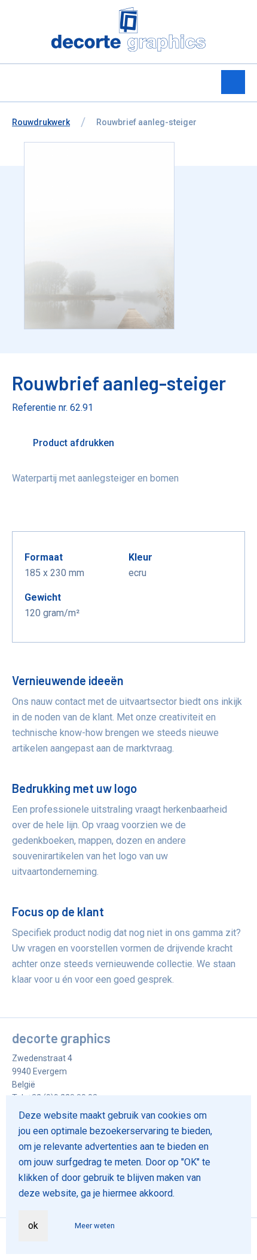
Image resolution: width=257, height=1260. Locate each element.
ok (33, 1225)
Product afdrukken (72, 443)
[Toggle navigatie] (233, 82)
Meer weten (95, 1225)
